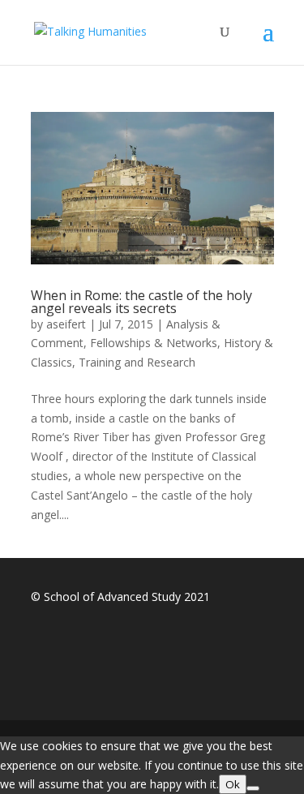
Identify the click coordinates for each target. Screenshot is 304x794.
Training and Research (137, 362)
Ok (232, 784)
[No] (252, 788)
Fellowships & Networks (153, 342)
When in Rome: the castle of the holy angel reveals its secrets (141, 301)
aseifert (66, 324)
